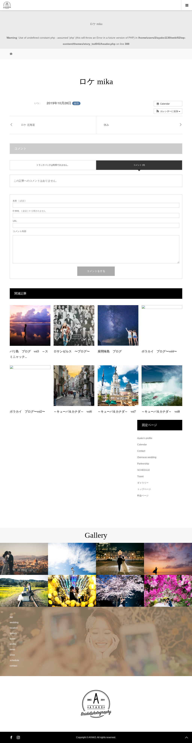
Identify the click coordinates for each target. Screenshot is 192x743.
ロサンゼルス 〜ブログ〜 (72, 351)
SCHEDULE (143, 470)
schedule (14, 660)
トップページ (144, 489)
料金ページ (142, 495)
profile (13, 644)
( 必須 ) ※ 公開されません (29, 211)
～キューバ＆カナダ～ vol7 (117, 411)
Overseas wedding (146, 457)
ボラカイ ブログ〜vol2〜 (27, 411)
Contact (141, 451)
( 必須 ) (19, 201)
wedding (14, 622)
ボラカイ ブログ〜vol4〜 (159, 351)
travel (12, 638)
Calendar (142, 444)
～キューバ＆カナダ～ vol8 (161, 411)
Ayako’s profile (144, 438)
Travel (140, 476)
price (12, 655)
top (11, 617)
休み (106, 125)
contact (13, 665)
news (12, 649)
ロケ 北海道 (28, 125)
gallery (13, 633)
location (14, 628)
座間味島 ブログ (110, 351)
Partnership (143, 463)
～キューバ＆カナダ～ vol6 (73, 411)
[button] (168, 111)
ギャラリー (142, 483)
